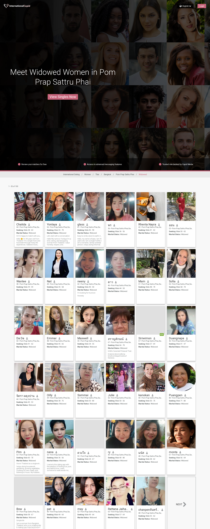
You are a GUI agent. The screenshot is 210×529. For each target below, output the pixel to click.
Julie (111, 395)
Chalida (21, 224)
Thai (97, 174)
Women (87, 174)
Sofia (172, 281)
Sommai (82, 395)
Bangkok (107, 174)
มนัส (141, 453)
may (80, 509)
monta (173, 452)
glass (80, 224)
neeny (81, 281)
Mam (141, 281)
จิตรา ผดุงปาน (25, 396)
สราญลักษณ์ (116, 339)
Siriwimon (145, 338)
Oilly (49, 395)
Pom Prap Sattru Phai (125, 174)
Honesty (80, 296)
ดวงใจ (81, 453)
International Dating (71, 174)
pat (49, 509)
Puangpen (175, 395)
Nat (49, 281)
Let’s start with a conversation (58, 236)
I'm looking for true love (86, 293)
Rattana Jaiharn (118, 509)
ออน (171, 225)
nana (50, 452)
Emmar (52, 338)
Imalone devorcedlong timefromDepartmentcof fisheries (117, 356)
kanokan (144, 395)
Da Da (20, 338)
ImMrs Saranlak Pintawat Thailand (120, 351)
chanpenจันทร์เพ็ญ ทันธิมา (148, 509)
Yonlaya (52, 224)
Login (201, 6)
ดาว (110, 282)
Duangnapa (176, 338)
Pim (19, 452)
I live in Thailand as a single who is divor (28, 464)
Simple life (20, 520)
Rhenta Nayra (147, 224)
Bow (19, 509)
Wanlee (21, 281)
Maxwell (82, 338)
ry (109, 452)
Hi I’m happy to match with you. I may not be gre (28, 236)
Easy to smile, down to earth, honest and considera (89, 236)
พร (109, 225)
